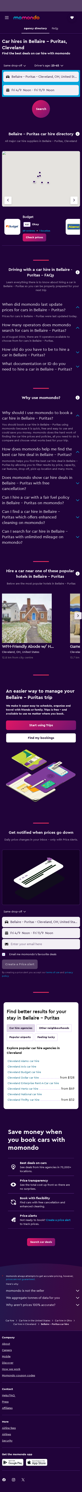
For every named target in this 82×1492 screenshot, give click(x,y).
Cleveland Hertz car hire (23, 1088)
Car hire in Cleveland (24, 1324)
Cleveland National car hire (25, 1094)
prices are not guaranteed (20, 1279)
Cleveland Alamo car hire (23, 1061)
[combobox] (15, 66)
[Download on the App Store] (36, 1462)
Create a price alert (58, 1220)
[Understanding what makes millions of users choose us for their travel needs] (77, 398)
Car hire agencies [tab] (20, 1028)
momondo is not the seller (25, 1290)
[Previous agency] (8, 200)
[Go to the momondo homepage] (26, 17)
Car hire (10, 1320)
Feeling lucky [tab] (46, 1037)
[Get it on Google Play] (12, 1462)
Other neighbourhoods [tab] (54, 1028)
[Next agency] (74, 200)
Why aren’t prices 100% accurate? (30, 1305)
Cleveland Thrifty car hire (23, 1100)
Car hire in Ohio (63, 1320)
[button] (6, 17)
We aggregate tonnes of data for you (33, 1297)
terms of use (53, 972)
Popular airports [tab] (20, 1037)
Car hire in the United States (34, 1320)
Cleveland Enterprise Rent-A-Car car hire (33, 1083)
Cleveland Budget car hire (24, 1072)
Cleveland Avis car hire (22, 1066)
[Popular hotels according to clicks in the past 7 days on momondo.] (77, 574)
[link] (34, 237)
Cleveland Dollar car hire (23, 1077)
